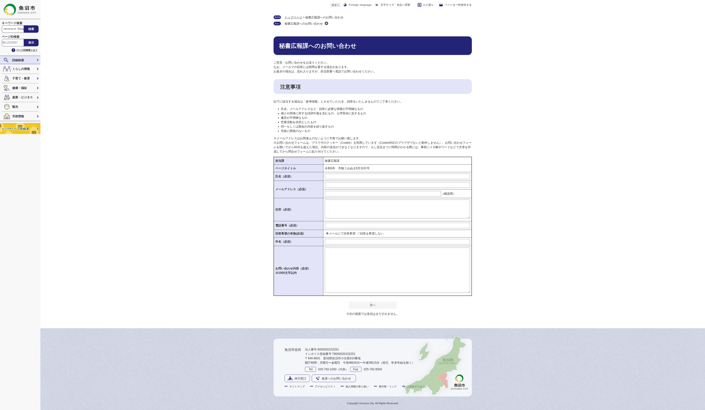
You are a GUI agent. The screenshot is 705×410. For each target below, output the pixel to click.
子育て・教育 (21, 78)
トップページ (293, 17)
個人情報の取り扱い (357, 386)
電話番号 (287, 225)
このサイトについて (418, 386)
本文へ (335, 5)
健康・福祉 (19, 87)
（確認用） (448, 193)
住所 (284, 209)
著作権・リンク (388, 386)
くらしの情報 (21, 68)
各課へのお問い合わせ (336, 378)
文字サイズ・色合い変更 (395, 4)
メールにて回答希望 (342, 233)
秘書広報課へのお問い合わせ (304, 23)
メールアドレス (291, 189)
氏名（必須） (284, 176)
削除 (326, 23)
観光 (15, 106)
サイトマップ (297, 386)
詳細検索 (18, 60)
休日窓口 (300, 378)
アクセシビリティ (325, 386)
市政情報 (18, 116)
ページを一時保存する (458, 4)
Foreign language (360, 4)
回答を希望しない (372, 233)
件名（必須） (284, 241)
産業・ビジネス (22, 97)
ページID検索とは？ (27, 50)
